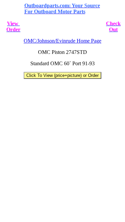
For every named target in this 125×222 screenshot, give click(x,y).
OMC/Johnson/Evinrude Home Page (62, 41)
